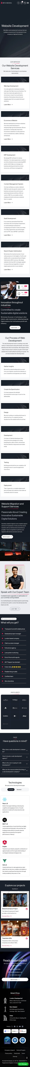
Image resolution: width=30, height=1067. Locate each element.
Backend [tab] (19, 789)
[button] (23, 1064)
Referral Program (21, 1050)
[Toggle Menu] (28, 3)
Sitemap (15, 1056)
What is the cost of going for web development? (11, 764)
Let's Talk (14, 609)
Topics (23, 1053)
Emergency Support (10, 1050)
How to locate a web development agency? (12, 757)
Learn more (14, 327)
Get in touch (6, 537)
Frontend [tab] (11, 789)
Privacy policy (8, 1053)
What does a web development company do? (13, 750)
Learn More (7, 104)
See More (14, 889)
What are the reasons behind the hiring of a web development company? (14, 770)
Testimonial (17, 1053)
